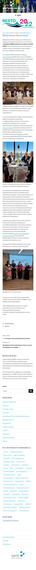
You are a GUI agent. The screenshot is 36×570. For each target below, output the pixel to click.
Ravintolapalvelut (9, 488)
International (19, 468)
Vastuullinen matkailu (10, 507)
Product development (10, 484)
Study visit (25, 494)
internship (29, 468)
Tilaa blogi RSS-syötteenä (11, 520)
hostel (6, 468)
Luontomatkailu (8, 478)
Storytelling (15, 494)
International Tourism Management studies (16, 416)
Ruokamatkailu (23, 491)
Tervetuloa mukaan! (9, 537)
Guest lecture (15, 465)
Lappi (19, 475)
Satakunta (7, 494)
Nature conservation (22, 478)
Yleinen (5, 441)
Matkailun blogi (14, 8)
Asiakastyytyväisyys (16, 452)
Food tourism (21, 462)
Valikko (19, 15)
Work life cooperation (10, 510)
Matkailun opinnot (8, 420)
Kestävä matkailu (9, 471)
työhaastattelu (18, 504)
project (21, 484)
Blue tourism (8, 455)
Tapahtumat (9, 323)
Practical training (8, 427)
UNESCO (28, 504)
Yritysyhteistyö (24, 510)
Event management (18, 458)
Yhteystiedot (7, 544)
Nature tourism (8, 481)
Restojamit (13, 491)
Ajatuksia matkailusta (9, 402)
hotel (11, 468)
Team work (21, 501)
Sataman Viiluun (8, 128)
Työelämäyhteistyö (9, 437)
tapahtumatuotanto (10, 501)
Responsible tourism (23, 488)
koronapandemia (21, 471)
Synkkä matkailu (23, 497)
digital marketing (19, 455)
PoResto (28, 481)
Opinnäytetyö (7, 423)
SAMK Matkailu (24, 33)
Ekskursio (7, 458)
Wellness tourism (24, 507)
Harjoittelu (6, 412)
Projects (5, 430)
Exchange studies (8, 409)
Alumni (6, 452)
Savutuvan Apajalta (9, 236)
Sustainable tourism (10, 497)
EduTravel (6, 405)
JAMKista (21, 134)
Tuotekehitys (8, 504)
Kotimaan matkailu (9, 475)
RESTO (7, 326)
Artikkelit (5, 540)
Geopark (6, 465)
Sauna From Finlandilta (21, 233)
